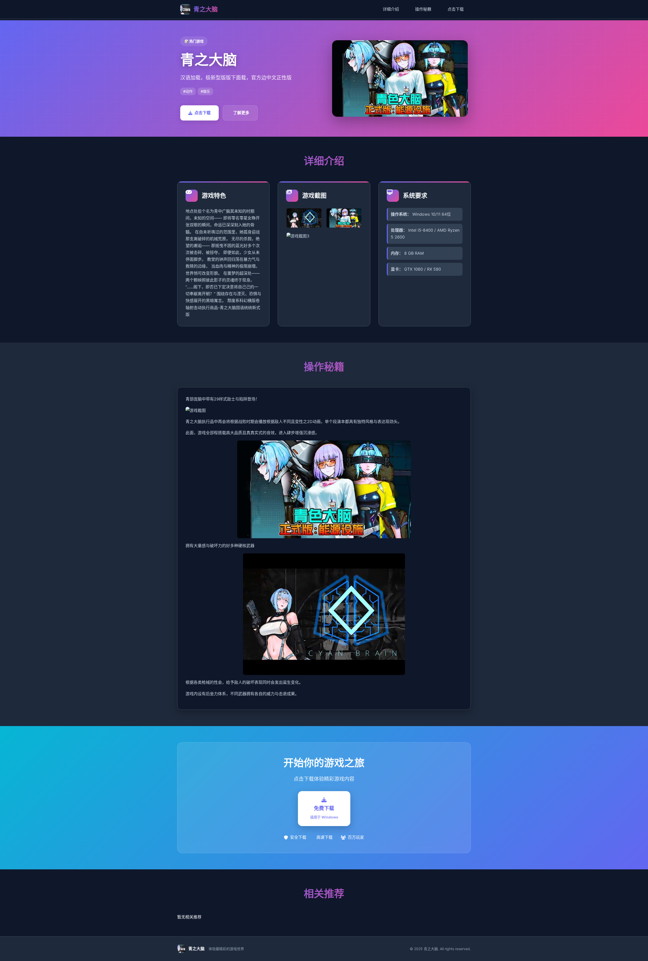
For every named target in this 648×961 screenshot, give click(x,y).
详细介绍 (391, 9)
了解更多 (241, 112)
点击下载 (456, 9)
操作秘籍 (423, 9)
